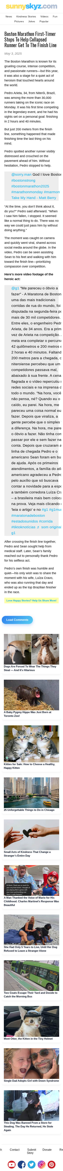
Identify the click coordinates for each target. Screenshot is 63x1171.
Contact (14, 1149)
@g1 (15, 288)
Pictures (19, 21)
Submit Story (31, 1151)
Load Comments (17, 619)
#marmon (52, 192)
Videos (44, 16)
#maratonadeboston (28, 515)
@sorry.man (21, 174)
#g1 (45, 509)
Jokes (31, 21)
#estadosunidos (24, 521)
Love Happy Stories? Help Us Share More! (31, 600)
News (9, 16)
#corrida (46, 521)
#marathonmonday (27, 192)
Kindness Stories (26, 16)
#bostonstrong (23, 180)
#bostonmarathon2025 (30, 186)
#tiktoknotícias (23, 527)
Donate (47, 1149)
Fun (55, 16)
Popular (44, 21)
